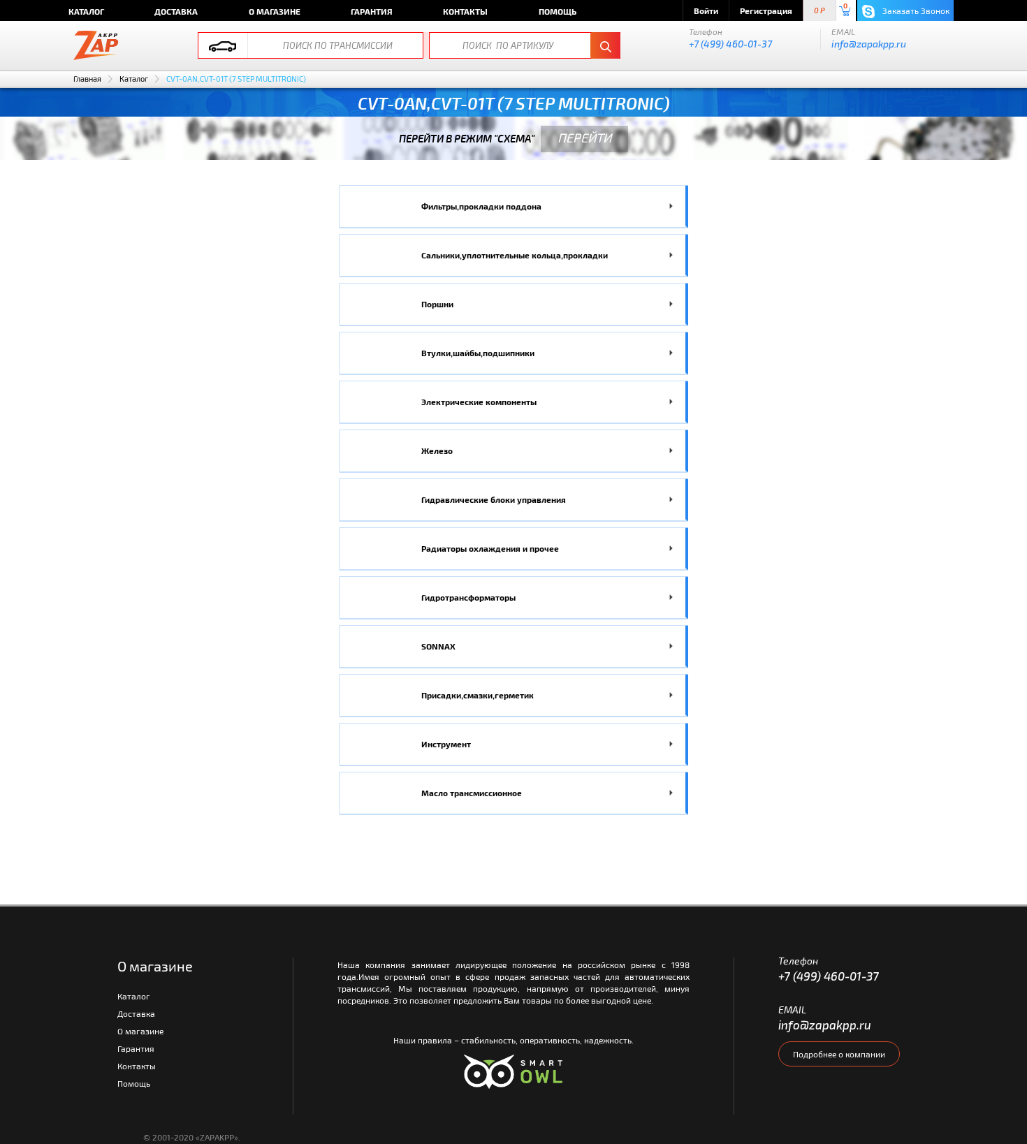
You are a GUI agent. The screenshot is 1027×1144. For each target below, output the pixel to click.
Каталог (86, 11)
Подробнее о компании (839, 1054)
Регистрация (766, 10)
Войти (706, 10)
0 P (819, 10)
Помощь (557, 11)
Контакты (465, 11)
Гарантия (372, 11)
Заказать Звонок (914, 10)
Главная (87, 78)
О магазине (274, 11)
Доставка (176, 11)
